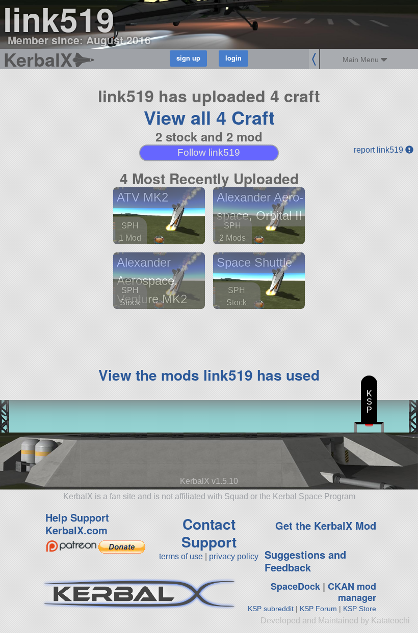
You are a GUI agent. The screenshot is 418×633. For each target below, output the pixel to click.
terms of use (181, 556)
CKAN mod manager (352, 592)
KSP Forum (318, 609)
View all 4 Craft (209, 117)
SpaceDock (295, 586)
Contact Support (209, 532)
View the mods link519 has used (209, 374)
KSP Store (359, 609)
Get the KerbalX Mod (325, 525)
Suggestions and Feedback (305, 560)
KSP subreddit (271, 609)
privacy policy (233, 556)
